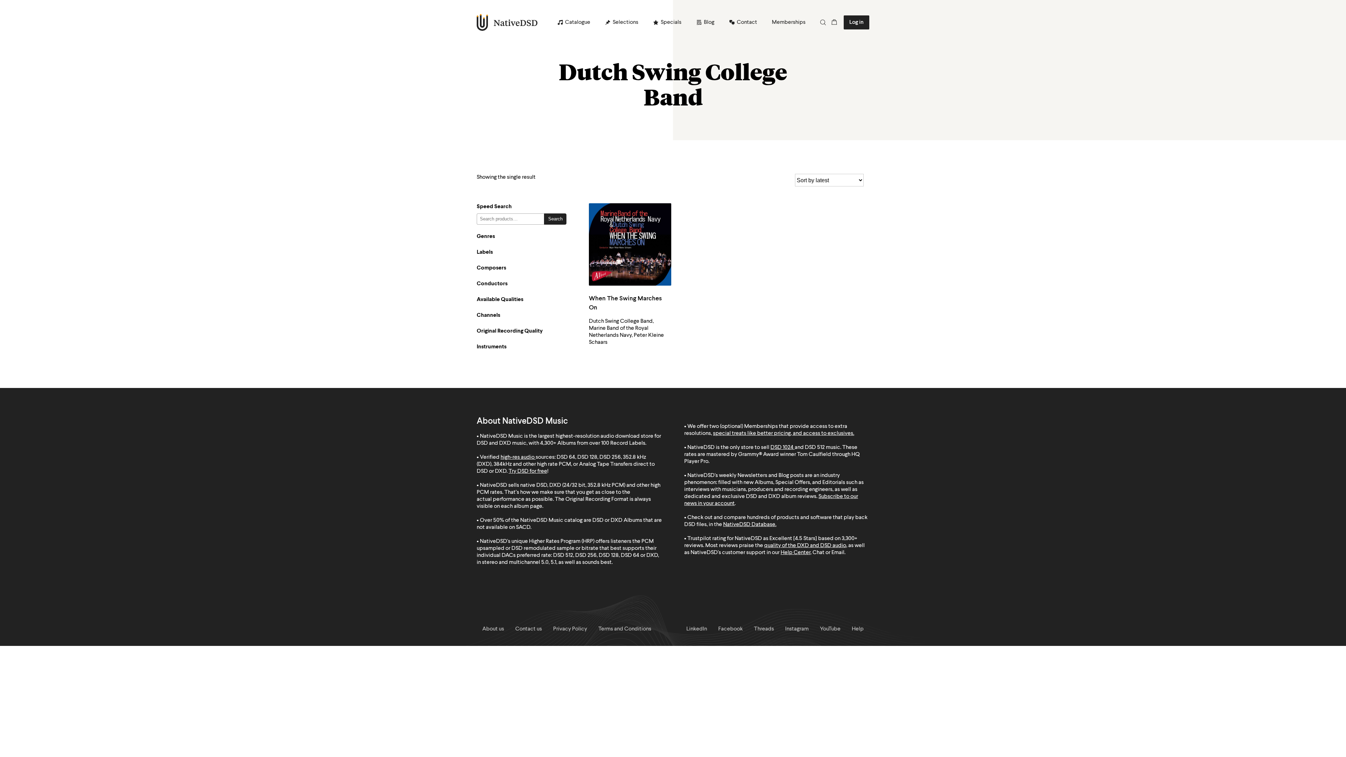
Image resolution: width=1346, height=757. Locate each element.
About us (493, 629)
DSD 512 (815, 447)
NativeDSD (507, 22)
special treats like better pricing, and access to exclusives (783, 433)
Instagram (797, 629)
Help (858, 629)
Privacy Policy (570, 629)
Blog (709, 22)
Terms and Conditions (624, 629)
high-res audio (518, 457)
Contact (747, 22)
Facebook (730, 629)
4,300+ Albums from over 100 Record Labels (592, 443)
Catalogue (577, 22)
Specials (671, 22)
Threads (764, 629)
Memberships (788, 22)
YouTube (830, 629)
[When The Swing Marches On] (630, 244)
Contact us (528, 629)
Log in (856, 22)
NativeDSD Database (749, 524)
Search (555, 218)
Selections (625, 22)
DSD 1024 (782, 447)
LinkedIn (696, 629)
